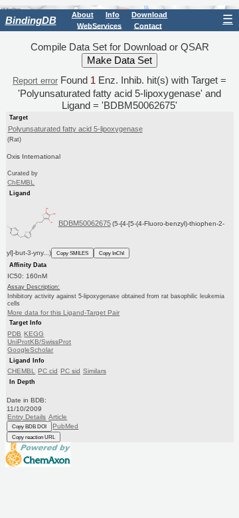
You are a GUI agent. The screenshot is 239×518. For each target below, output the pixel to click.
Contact (148, 25)
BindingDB (30, 20)
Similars (94, 371)
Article (57, 416)
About (83, 15)
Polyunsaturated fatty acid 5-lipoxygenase (75, 129)
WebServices (99, 25)
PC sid (70, 371)
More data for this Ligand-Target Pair (63, 312)
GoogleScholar (30, 349)
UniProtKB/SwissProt (39, 341)
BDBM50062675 (84, 223)
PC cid (48, 371)
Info (113, 15)
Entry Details (26, 416)
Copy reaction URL (33, 437)
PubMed (65, 426)
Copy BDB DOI (29, 426)
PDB (14, 333)
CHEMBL (21, 371)
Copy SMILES (72, 253)
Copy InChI (111, 253)
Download (149, 15)
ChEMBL (21, 182)
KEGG (34, 333)
